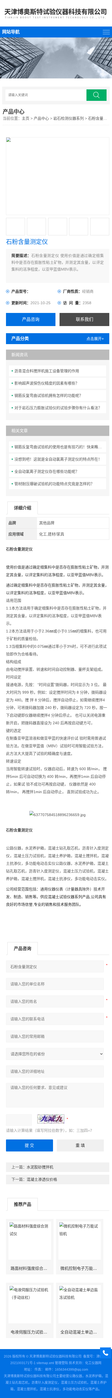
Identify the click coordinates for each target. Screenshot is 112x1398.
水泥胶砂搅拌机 (40, 1167)
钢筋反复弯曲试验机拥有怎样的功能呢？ (48, 395)
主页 (25, 118)
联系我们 (84, 319)
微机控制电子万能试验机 (81, 1268)
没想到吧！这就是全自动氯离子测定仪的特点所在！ (58, 459)
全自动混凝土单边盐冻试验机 (81, 1332)
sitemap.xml (45, 1363)
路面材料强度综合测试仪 (32, 1268)
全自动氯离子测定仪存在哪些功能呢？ (46, 471)
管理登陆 (61, 1363)
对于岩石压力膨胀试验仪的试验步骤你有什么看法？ (58, 408)
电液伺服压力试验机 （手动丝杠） (32, 1332)
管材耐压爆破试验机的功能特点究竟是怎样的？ (54, 484)
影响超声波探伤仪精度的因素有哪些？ (46, 383)
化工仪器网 (93, 1363)
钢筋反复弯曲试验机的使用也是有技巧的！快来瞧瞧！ (60, 447)
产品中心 (41, 118)
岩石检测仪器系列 (68, 118)
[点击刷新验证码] (50, 1119)
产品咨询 (30, 319)
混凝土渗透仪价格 (42, 1179)
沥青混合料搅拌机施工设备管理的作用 (46, 371)
